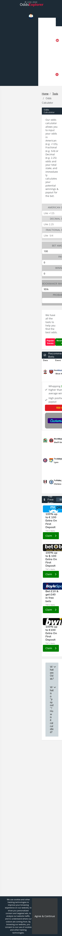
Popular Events (50, 342)
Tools (55, 93)
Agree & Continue (45, 916)
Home (45, 93)
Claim (49, 535)
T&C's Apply (50, 530)
